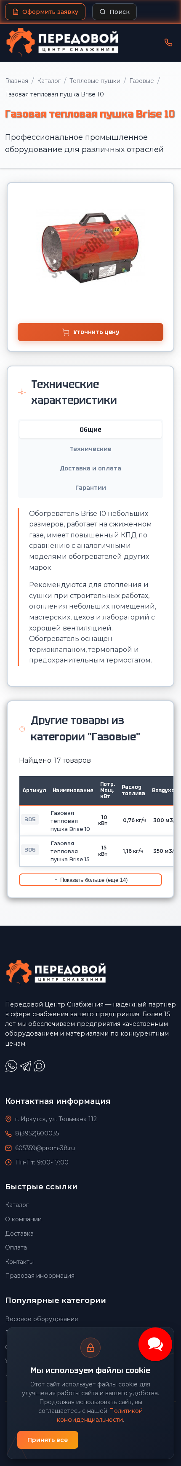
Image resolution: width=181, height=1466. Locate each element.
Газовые (141, 81)
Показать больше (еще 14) (93, 880)
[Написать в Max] (40, 1070)
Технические (91, 449)
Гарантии (90, 487)
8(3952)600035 (37, 1133)
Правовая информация (40, 1275)
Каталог (49, 81)
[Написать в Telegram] (26, 1070)
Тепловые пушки (94, 81)
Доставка (19, 1233)
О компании (23, 1219)
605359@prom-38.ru (45, 1148)
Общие (90, 429)
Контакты (19, 1262)
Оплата (16, 1247)
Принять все (47, 1440)
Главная (16, 81)
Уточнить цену (96, 332)
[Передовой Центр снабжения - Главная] (62, 42)
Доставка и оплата (90, 468)
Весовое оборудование (41, 1319)
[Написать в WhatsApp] (12, 1070)
